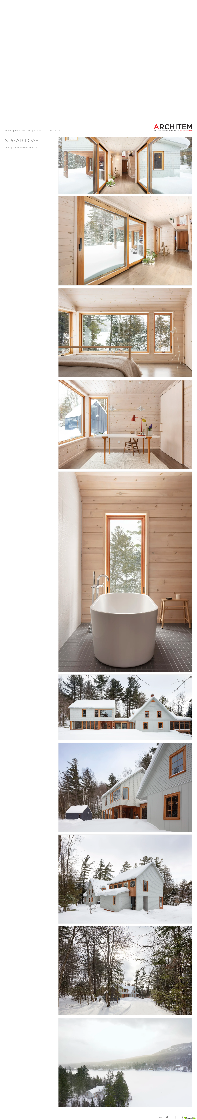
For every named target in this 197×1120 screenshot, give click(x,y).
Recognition (22, 131)
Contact (39, 131)
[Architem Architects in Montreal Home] (173, 128)
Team (8, 131)
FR (160, 1117)
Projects (54, 131)
